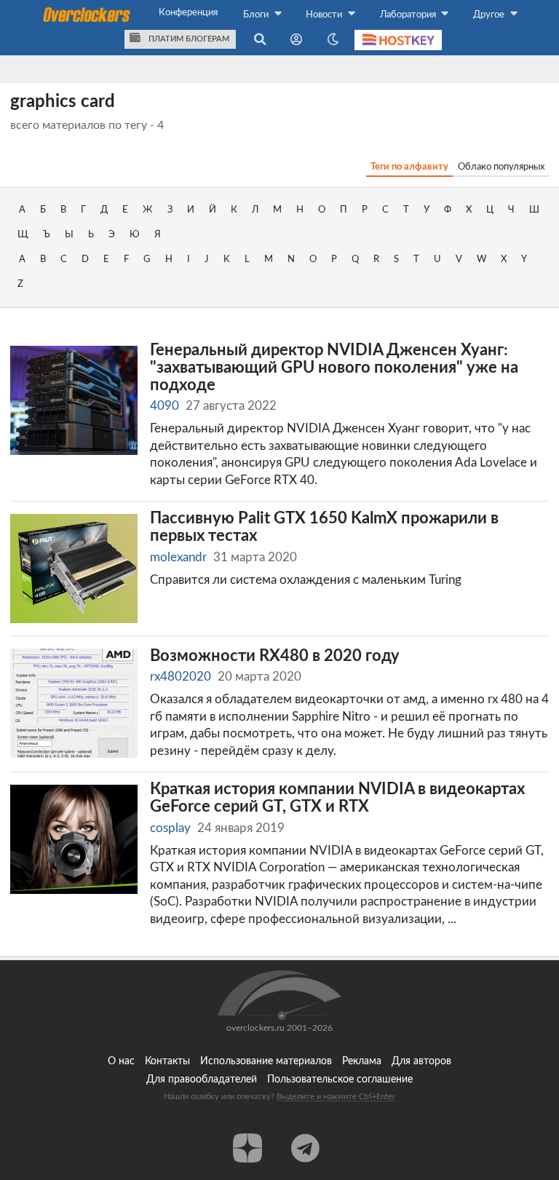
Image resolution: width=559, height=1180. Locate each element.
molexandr (178, 557)
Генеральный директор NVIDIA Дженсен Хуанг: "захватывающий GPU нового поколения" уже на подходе (334, 367)
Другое (490, 14)
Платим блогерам (187, 39)
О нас (121, 1061)
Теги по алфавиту (409, 166)
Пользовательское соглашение (340, 1079)
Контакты (167, 1061)
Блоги (257, 14)
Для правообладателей (201, 1079)
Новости (325, 14)
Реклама (361, 1061)
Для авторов (421, 1061)
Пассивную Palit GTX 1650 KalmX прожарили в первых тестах (324, 527)
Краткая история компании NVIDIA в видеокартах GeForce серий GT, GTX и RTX (337, 798)
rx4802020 (180, 676)
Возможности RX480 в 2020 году (275, 656)
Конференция (188, 12)
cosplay (170, 828)
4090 (164, 406)
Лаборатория (409, 14)
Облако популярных (501, 166)
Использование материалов (266, 1061)
